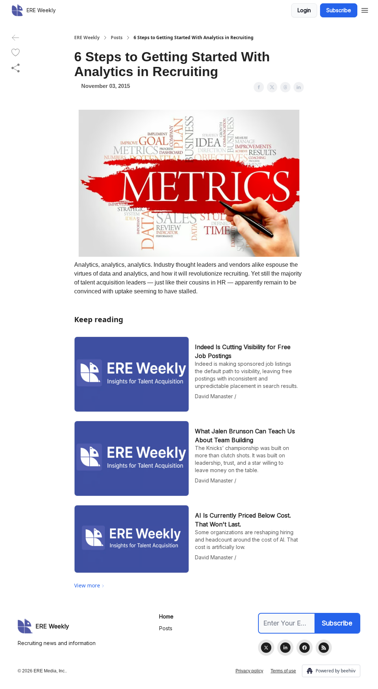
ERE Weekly (87, 38)
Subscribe (338, 10)
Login (304, 10)
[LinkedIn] (285, 647)
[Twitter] (266, 647)
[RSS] (324, 647)
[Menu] (364, 9)
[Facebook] (304, 647)
